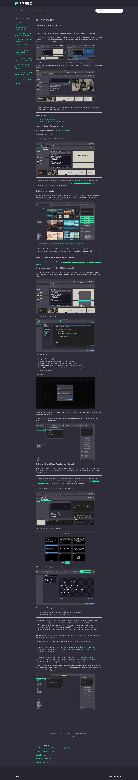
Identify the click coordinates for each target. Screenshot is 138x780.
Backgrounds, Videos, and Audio (42, 10)
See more (18, 83)
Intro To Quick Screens (43, 762)
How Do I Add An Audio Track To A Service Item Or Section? (23, 66)
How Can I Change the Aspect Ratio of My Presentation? (22, 53)
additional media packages (82, 183)
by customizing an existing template (73, 262)
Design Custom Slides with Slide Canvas (23, 40)
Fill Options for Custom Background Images (22, 46)
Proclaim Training (26, 10)
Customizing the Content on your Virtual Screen (23, 34)
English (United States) (114, 776)
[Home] (23, 3)
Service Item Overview (43, 758)
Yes (64, 736)
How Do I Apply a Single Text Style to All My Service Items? (55, 748)
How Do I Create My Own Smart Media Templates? (23, 79)
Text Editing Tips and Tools (45, 751)
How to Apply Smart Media (48, 119)
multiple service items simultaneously (71, 243)
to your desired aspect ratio (85, 649)
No (74, 736)
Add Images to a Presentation (20, 23)
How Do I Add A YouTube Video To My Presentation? (23, 59)
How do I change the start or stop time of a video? (23, 73)
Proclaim (17, 10)
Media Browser (64, 131)
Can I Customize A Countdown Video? (21, 29)
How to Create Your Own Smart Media (52, 121)
